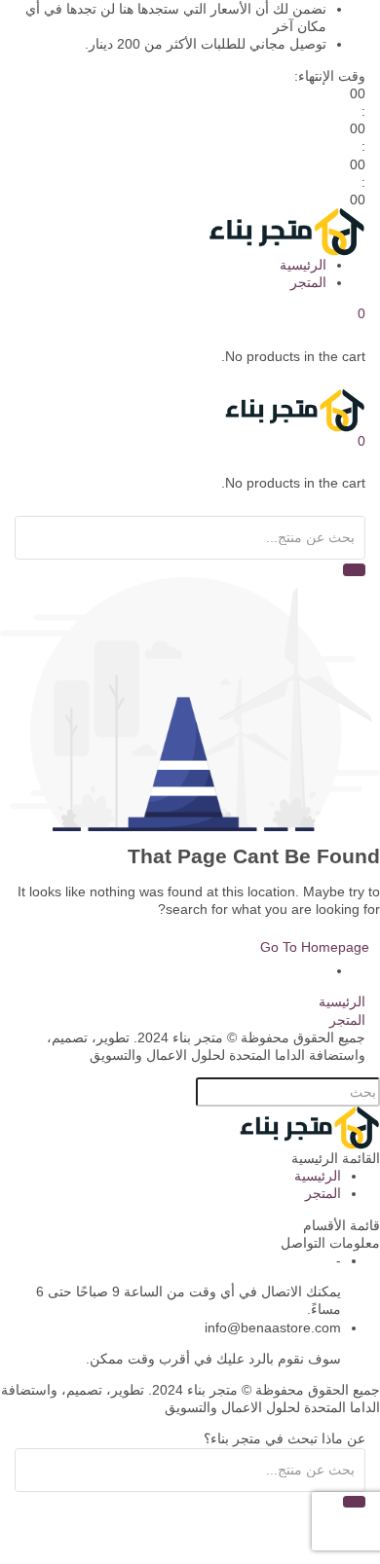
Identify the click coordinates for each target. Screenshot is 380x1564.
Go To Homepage (314, 947)
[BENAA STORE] (285, 230)
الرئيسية (303, 265)
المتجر (308, 282)
